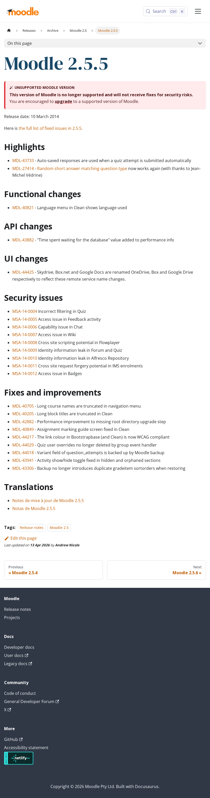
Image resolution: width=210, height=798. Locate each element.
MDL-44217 (23, 437)
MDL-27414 (23, 168)
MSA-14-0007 (24, 334)
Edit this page (23, 538)
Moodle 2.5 (59, 527)
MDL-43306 (23, 468)
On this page (19, 43)
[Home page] (9, 31)
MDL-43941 (23, 460)
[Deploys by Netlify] (18, 763)
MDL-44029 (23, 445)
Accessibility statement (26, 747)
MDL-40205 (23, 414)
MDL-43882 (23, 240)
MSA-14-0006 (24, 327)
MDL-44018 (23, 452)
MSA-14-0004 (24, 311)
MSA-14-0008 (24, 342)
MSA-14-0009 (24, 350)
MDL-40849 (23, 429)
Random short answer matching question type (82, 168)
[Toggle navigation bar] (198, 11)
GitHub (11, 739)
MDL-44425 (23, 272)
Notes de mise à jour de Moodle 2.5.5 (48, 500)
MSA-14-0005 (24, 319)
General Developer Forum (29, 701)
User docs (14, 655)
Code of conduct (20, 693)
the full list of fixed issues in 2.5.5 (50, 128)
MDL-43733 (23, 160)
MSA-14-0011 (24, 366)
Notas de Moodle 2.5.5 (33, 508)
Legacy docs (15, 663)
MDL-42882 (23, 421)
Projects (12, 617)
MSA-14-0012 (24, 373)
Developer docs (19, 647)
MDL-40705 (23, 406)
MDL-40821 (23, 207)
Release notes (32, 527)
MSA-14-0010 (24, 358)
